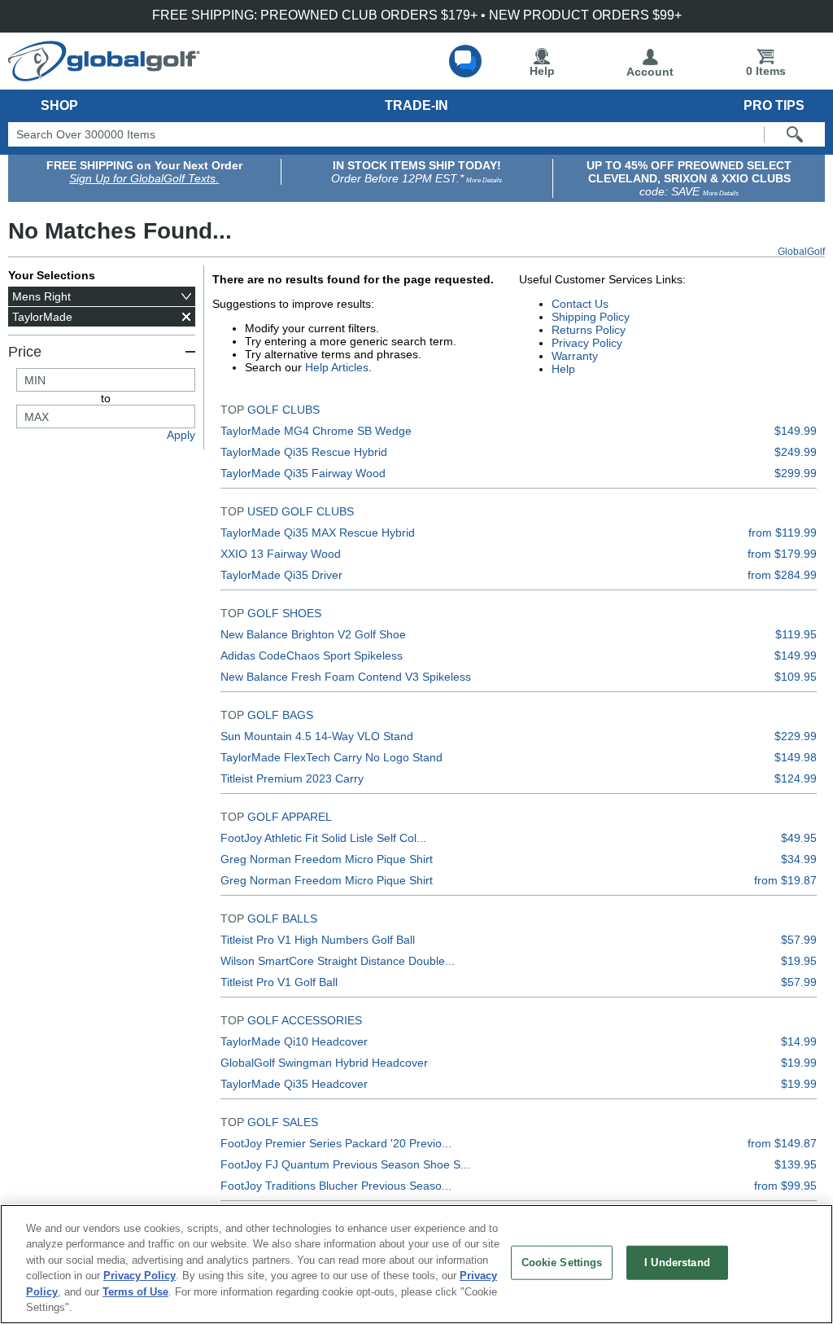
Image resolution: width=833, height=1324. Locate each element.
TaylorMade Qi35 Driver (281, 574)
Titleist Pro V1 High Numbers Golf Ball (317, 939)
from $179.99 (782, 553)
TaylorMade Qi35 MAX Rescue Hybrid (317, 532)
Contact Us (580, 303)
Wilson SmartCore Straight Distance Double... (337, 960)
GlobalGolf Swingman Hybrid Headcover (324, 1062)
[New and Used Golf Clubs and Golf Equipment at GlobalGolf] (104, 74)
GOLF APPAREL (289, 816)
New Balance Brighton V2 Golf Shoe (313, 634)
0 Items (766, 70)
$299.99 (795, 473)
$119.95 (796, 634)
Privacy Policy (587, 342)
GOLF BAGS (280, 714)
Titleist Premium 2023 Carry (292, 778)
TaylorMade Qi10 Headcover (294, 1041)
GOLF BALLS (282, 918)
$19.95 (799, 960)
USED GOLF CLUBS (300, 511)
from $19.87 (785, 880)
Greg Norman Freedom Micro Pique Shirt (326, 859)
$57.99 (799, 939)
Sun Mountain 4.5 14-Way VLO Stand (316, 736)
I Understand (677, 1262)
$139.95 (795, 1164)
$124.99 (795, 778)
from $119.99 (782, 532)
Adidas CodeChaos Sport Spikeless (311, 655)
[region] (416, 1264)
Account (650, 71)
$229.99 (795, 736)
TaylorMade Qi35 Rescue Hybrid (303, 451)
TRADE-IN (416, 105)
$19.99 (799, 1062)
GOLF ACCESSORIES (304, 1020)
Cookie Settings (562, 1262)
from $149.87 (782, 1143)
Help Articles (337, 367)
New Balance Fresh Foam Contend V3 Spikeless (345, 676)
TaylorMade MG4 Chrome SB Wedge (316, 430)
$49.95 (799, 837)
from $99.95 (785, 1185)
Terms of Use (135, 1292)
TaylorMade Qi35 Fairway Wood (303, 473)
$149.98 (795, 757)
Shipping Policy (591, 316)
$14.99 (799, 1041)
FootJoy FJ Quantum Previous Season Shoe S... (345, 1164)
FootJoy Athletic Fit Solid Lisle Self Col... (323, 837)
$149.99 (795, 430)
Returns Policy (589, 329)
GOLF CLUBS (283, 409)
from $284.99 (782, 574)
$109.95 (795, 676)
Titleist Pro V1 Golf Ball (279, 982)
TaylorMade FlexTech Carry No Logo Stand (331, 757)
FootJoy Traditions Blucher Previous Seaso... (335, 1185)
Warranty (575, 355)
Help (542, 70)
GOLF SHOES (284, 613)
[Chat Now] (465, 61)
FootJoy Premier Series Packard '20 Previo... (335, 1143)
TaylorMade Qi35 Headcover (294, 1083)
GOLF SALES (282, 1122)
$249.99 (795, 451)
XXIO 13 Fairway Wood (280, 553)
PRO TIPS (774, 105)
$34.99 (799, 859)
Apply (181, 434)
